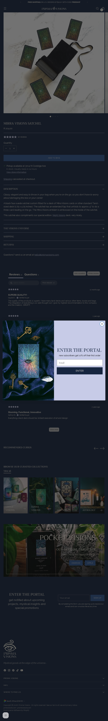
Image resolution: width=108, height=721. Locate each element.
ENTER (80, 370)
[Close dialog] (102, 324)
